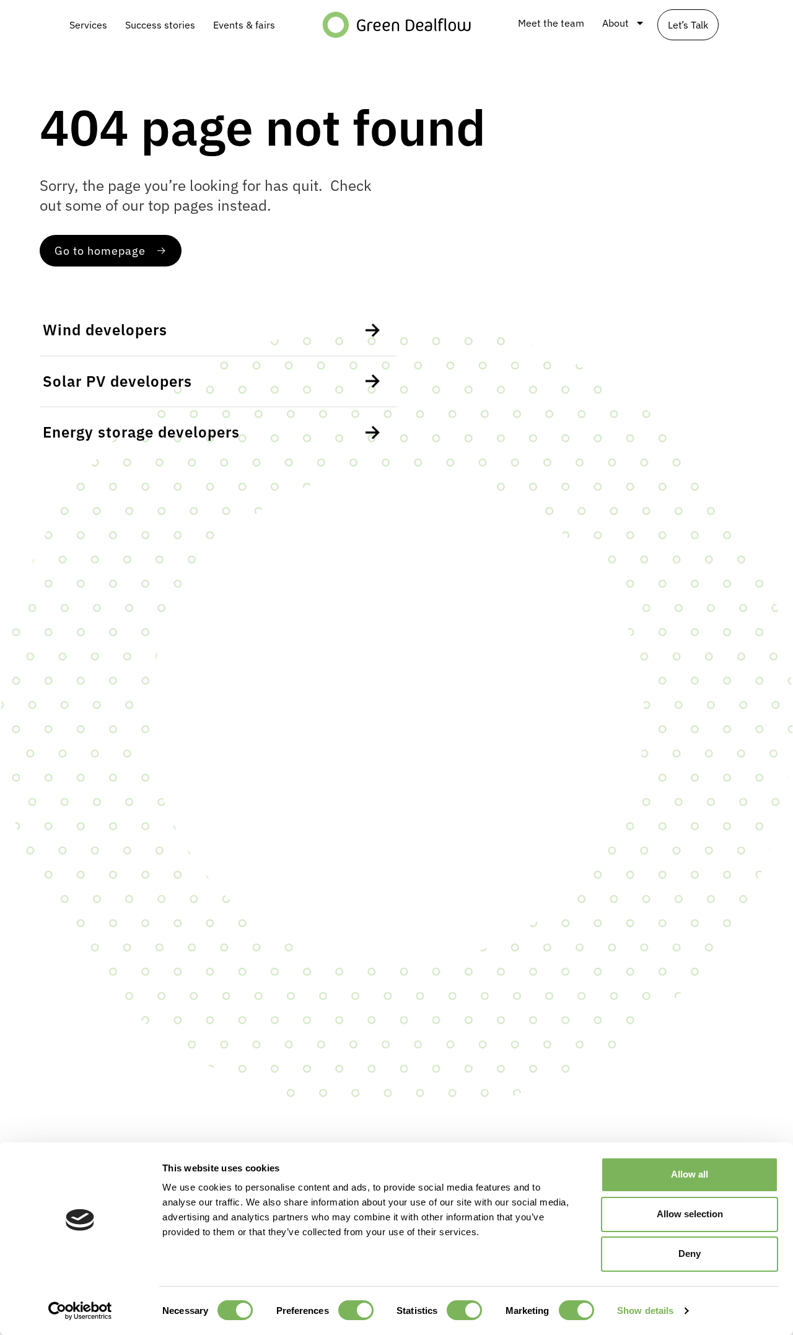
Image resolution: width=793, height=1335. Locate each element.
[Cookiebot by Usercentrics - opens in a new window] (80, 1311)
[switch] (356, 1310)
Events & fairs (244, 25)
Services (88, 25)
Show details (645, 1310)
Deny (689, 1253)
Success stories (160, 25)
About (615, 23)
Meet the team (551, 23)
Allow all (689, 1174)
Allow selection (690, 1214)
